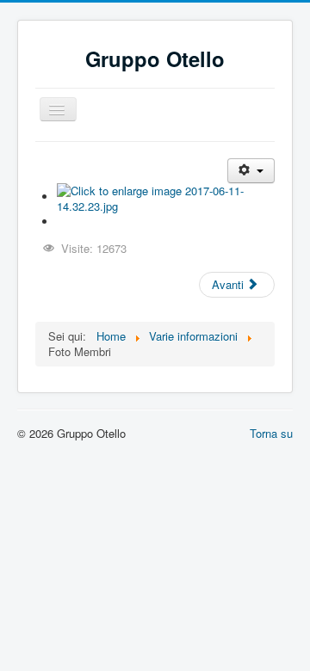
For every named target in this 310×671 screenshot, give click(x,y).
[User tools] (251, 170)
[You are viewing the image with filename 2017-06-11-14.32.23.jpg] (166, 196)
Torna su (271, 433)
